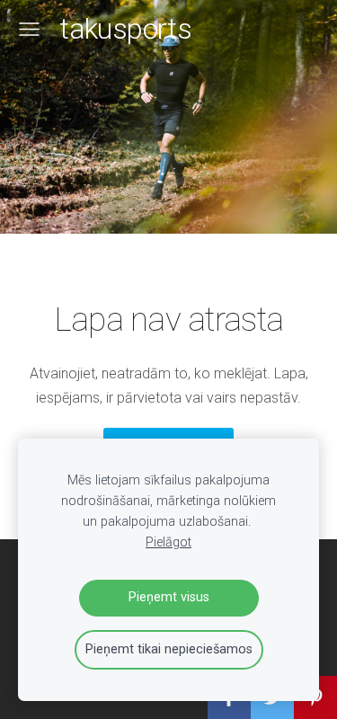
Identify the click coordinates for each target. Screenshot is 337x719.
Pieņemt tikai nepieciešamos (169, 649)
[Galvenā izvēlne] (29, 29)
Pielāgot (168, 542)
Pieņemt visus (169, 597)
